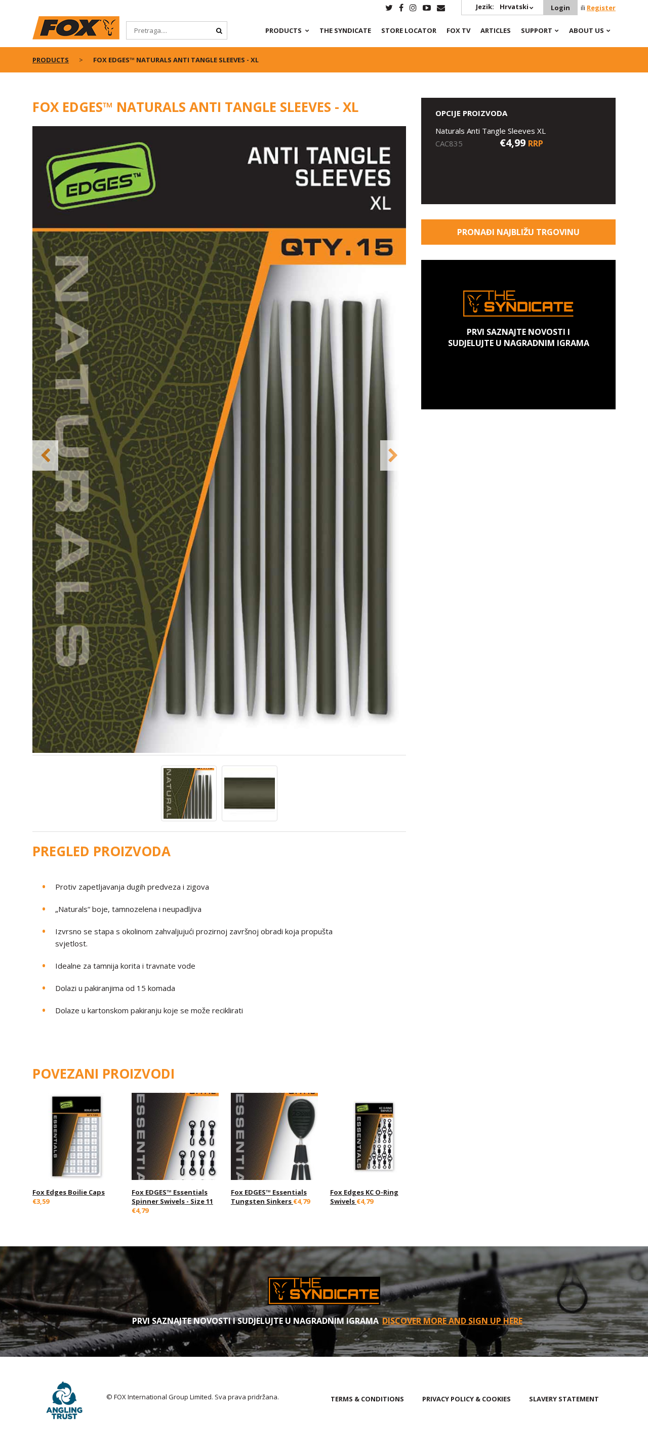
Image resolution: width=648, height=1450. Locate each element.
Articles (495, 30)
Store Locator (408, 30)
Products (283, 30)
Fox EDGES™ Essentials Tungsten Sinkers (269, 1197)
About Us (586, 30)
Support (536, 30)
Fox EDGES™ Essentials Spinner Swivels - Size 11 (172, 1197)
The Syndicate (345, 30)
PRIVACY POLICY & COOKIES (466, 1398)
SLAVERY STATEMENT (564, 1398)
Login (560, 7)
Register (601, 7)
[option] (219, 440)
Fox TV (458, 30)
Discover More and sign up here (452, 1320)
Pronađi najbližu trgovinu (518, 232)
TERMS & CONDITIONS (367, 1398)
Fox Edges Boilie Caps (68, 1192)
